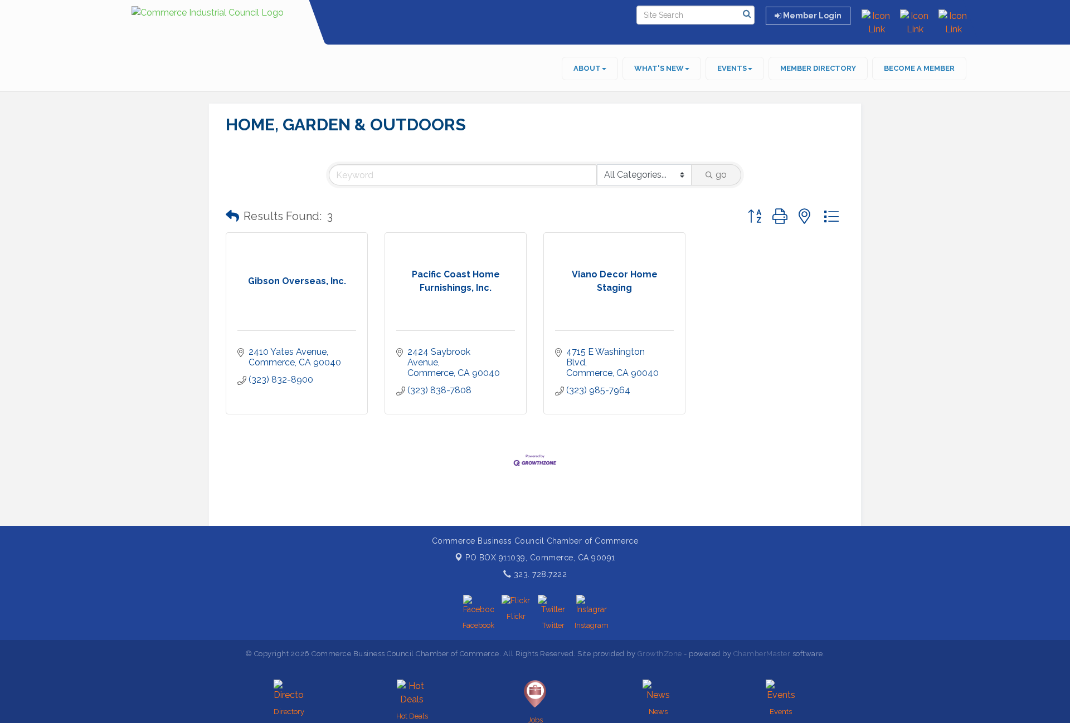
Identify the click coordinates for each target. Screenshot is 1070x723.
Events (732, 68)
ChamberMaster (762, 653)
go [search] (721, 174)
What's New (659, 68)
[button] (232, 216)
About (587, 68)
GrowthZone (660, 653)
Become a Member (919, 68)
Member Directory (818, 68)
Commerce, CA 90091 (540, 557)
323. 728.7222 (539, 574)
